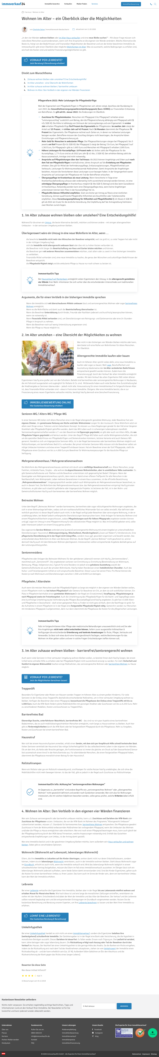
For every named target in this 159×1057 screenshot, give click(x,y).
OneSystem (6, 1043)
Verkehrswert (110, 948)
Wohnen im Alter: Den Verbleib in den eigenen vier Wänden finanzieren (58, 90)
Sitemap (154, 1054)
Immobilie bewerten (52, 4)
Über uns (5, 1029)
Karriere (5, 1036)
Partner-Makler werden (10, 1040)
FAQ (32, 1043)
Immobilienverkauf (69, 1036)
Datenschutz (136, 1054)
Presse (4, 1033)
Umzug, (48, 222)
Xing (96, 1036)
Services (95, 4)
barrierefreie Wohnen (118, 664)
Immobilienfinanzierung (71, 1043)
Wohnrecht (59, 861)
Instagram (99, 1033)
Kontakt (34, 1040)
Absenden (124, 1006)
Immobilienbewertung (131, 4)
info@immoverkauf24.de (40, 1036)
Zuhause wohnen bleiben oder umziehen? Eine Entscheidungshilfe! (56, 79)
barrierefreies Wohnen (92, 824)
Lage (109, 365)
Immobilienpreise (68, 1040)
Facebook (98, 1029)
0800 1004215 (36, 1033)
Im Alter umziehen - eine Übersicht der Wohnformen (50, 83)
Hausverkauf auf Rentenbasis (55, 279)
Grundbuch (29, 864)
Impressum (146, 1054)
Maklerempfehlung (69, 1029)
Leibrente (34, 890)
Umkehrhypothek (37, 933)
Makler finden (82, 4)
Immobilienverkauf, (81, 933)
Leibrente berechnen (88, 902)
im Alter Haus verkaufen (69, 37)
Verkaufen (68, 4)
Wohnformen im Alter (76, 47)
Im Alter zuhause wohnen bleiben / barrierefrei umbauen (52, 86)
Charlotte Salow (39, 29)
